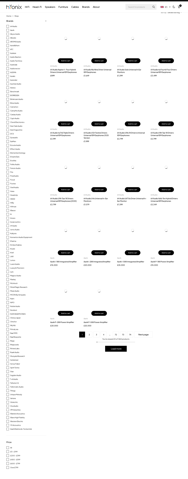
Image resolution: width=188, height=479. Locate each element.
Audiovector (15, 68)
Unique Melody (16, 394)
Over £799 (14, 467)
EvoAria (13, 161)
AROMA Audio (15, 42)
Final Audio (14, 176)
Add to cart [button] (65, 61)
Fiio (11, 172)
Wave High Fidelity (17, 417)
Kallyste (13, 233)
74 (130, 334)
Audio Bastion (15, 57)
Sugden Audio (15, 375)
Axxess (13, 88)
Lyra (11, 272)
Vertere (13, 398)
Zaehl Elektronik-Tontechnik (21, 429)
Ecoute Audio (15, 145)
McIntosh (14, 283)
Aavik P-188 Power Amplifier (162, 261)
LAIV (12, 256)
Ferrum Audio (15, 168)
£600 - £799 (15, 464)
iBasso (13, 210)
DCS (12, 134)
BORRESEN (14, 95)
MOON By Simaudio (18, 295)
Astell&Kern (14, 45)
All (11, 448)
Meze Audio (14, 291)
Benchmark (14, 92)
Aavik (12, 30)
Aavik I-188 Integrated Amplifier (63, 261)
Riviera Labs (14, 348)
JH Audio (13, 226)
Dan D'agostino (16, 130)
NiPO (12, 302)
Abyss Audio (15, 34)
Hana (12, 191)
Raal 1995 (13, 333)
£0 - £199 (14, 452)
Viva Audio (14, 406)
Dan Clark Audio (16, 126)
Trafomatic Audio (17, 387)
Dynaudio (14, 138)
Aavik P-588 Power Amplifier (96, 322)
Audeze (13, 53)
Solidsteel (14, 360)
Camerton (14, 107)
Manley (13, 279)
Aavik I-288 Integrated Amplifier (97, 261)
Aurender (13, 80)
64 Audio (13, 26)
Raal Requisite (15, 337)
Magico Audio (15, 276)
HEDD (12, 199)
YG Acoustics (15, 425)
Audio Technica (16, 61)
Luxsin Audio (15, 264)
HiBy (12, 203)
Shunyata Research (17, 356)
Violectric (14, 402)
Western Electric (16, 421)
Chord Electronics (17, 122)
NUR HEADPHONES (18, 314)
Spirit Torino (14, 368)
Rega (12, 341)
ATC (11, 49)
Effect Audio (15, 149)
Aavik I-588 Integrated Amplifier (130, 261)
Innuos (12, 218)
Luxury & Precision (17, 268)
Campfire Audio (16, 111)
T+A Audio (14, 379)
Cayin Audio (14, 118)
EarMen (13, 141)
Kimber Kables (16, 245)
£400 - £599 (15, 460)
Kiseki (12, 249)
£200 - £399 (15, 456)
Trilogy (12, 391)
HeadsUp (14, 195)
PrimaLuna (14, 329)
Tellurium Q (14, 383)
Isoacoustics (15, 222)
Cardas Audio (15, 115)
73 (123, 334)
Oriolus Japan (15, 318)
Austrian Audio (15, 84)
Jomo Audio (15, 230)
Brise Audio (14, 103)
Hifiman (13, 207)
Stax (12, 371)
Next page (143, 334)
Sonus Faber (15, 364)
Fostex (13, 184)
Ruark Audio (14, 352)
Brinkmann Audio (16, 99)
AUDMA (13, 72)
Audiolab (13, 65)
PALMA (12, 325)
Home (8, 16)
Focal (12, 180)
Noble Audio (15, 306)
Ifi (11, 214)
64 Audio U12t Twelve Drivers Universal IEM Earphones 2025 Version (96, 135)
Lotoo (12, 260)
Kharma (13, 241)
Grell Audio (14, 187)
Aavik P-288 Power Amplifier (62, 322)
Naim (12, 299)
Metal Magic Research (18, 287)
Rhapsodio (14, 345)
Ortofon (13, 322)
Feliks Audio (15, 164)
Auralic (12, 76)
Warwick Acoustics (17, 414)
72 (116, 334)
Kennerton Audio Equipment (21, 237)
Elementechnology (17, 153)
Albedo (13, 38)
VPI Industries (15, 410)
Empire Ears (14, 157)
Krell (12, 253)
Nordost (13, 310)
